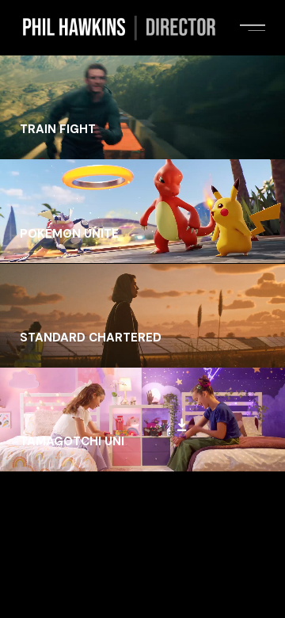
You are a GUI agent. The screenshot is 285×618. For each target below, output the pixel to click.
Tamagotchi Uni (72, 441)
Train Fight (58, 129)
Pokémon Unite (69, 234)
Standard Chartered (91, 337)
